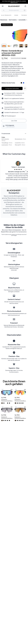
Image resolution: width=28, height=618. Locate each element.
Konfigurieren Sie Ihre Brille (12, 88)
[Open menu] (2, 6)
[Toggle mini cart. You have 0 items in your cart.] (25, 6)
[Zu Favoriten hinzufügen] (24, 88)
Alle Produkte (13, 19)
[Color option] (5, 420)
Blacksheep (3, 19)
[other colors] (21, 83)
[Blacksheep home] (14, 6)
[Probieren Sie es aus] (2, 390)
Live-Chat (14, 120)
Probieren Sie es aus (7, 24)
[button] (24, 10)
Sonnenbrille (22, 19)
